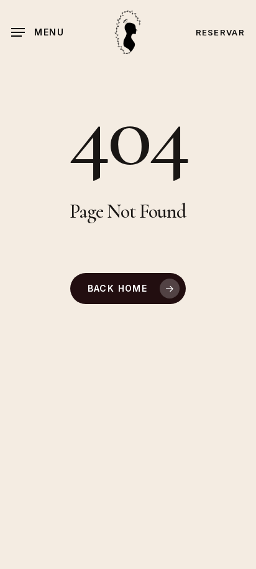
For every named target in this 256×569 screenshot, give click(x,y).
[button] (37, 32)
